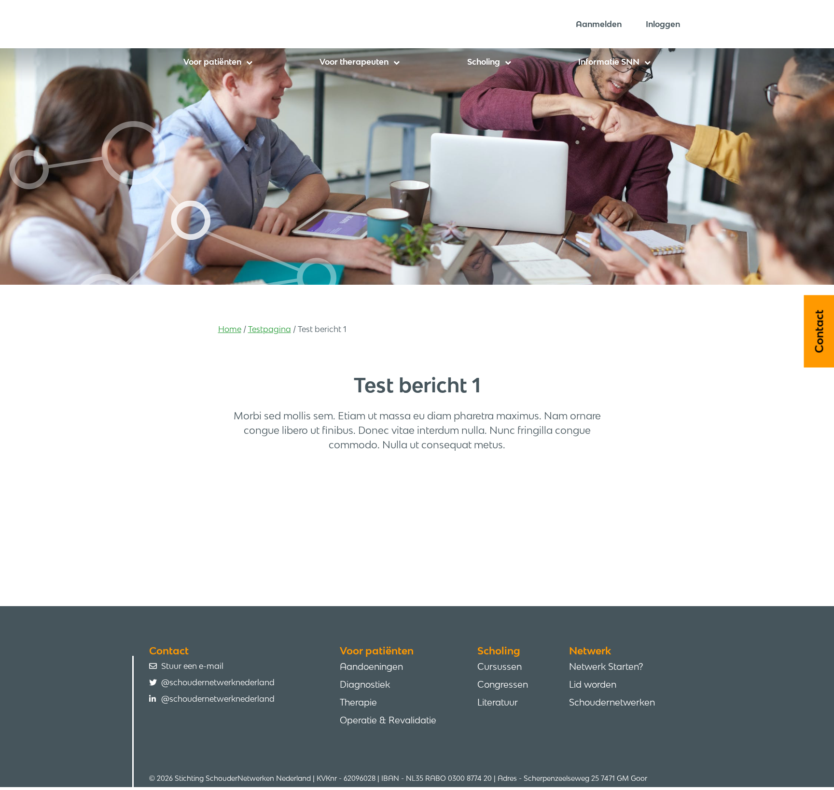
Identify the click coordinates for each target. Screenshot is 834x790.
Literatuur (497, 702)
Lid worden (592, 684)
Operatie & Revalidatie (388, 720)
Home (229, 329)
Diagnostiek (365, 684)
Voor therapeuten (354, 62)
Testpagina (269, 329)
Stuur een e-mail (192, 666)
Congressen (502, 684)
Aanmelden (599, 24)
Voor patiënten (212, 62)
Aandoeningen (371, 666)
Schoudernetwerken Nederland (279, 23)
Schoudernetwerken (612, 702)
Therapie (358, 702)
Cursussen (499, 666)
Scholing (483, 62)
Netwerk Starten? (606, 666)
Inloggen (663, 24)
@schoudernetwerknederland (218, 682)
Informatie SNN (608, 62)
